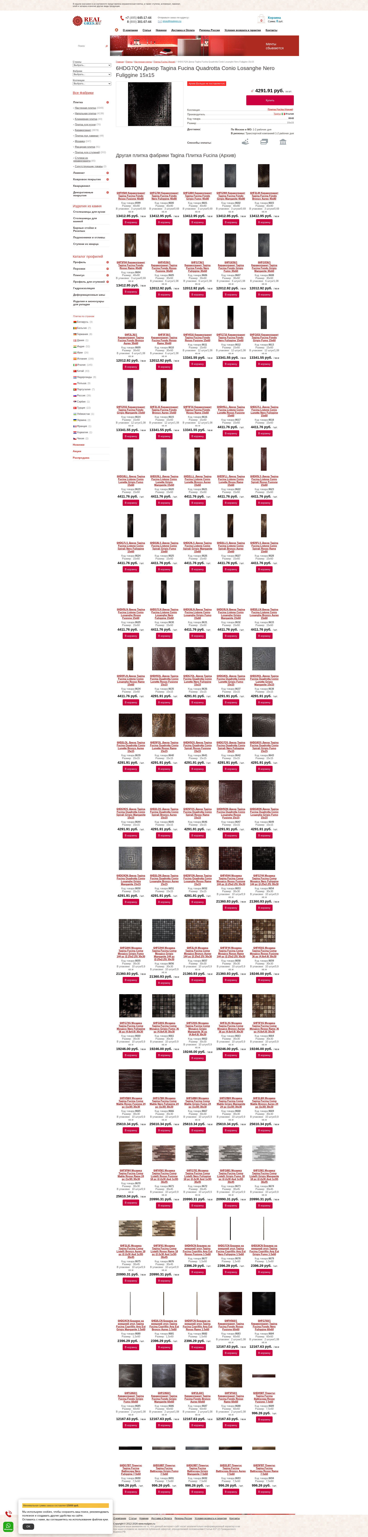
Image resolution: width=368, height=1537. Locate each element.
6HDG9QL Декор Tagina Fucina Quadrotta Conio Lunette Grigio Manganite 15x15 (264, 680)
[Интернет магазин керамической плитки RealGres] (87, 21)
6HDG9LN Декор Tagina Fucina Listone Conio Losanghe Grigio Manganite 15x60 (231, 614)
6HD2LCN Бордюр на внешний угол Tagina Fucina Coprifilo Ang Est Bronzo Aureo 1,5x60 (164, 1325)
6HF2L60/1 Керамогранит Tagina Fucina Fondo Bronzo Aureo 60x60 (197, 1397)
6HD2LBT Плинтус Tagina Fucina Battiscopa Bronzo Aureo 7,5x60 (231, 1469)
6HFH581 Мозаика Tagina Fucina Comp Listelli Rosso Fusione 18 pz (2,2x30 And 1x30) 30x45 (164, 1176)
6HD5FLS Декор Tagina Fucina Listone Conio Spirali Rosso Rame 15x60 (264, 547)
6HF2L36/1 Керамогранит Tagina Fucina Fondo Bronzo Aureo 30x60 (131, 339)
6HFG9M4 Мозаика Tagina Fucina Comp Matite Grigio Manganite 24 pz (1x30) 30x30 (231, 1102)
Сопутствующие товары (89, 166)
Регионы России (209, 30)
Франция (82, 426)
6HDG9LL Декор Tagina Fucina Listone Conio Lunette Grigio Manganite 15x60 (164, 480)
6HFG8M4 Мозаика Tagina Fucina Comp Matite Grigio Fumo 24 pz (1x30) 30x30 (197, 1102)
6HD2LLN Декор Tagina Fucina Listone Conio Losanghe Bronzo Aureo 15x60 (264, 614)
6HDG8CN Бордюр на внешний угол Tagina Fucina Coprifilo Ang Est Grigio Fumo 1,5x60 (264, 1250)
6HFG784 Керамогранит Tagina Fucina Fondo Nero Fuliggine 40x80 (164, 196)
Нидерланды (84, 377)
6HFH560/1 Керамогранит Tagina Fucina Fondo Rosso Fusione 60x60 (231, 1325)
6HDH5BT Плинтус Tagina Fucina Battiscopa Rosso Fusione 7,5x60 (264, 1397)
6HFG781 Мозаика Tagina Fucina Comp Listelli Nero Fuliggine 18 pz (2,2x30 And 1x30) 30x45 (197, 1176)
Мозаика (80, 141)
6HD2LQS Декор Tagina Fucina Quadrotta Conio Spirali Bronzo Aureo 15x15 (164, 813)
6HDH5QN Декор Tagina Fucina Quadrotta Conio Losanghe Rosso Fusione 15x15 (231, 813)
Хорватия (82, 432)
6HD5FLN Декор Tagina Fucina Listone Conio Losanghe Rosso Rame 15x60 (131, 680)
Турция (81, 407)
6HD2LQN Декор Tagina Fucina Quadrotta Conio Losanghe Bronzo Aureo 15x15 (164, 880)
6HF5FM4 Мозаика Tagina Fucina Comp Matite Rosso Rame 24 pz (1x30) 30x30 (131, 1175)
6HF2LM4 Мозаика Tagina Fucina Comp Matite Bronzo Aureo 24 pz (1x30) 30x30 (264, 1102)
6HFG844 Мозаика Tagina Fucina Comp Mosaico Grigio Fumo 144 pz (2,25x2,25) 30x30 (131, 952)
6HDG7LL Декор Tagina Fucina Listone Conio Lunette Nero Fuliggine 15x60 (264, 411)
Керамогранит (83, 130)
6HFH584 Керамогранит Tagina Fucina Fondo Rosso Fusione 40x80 (131, 196)
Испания (82, 358)
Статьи (147, 30)
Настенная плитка (95, 51)
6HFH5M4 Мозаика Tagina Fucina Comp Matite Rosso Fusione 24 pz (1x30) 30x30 (130, 1102)
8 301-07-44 (139, 21)
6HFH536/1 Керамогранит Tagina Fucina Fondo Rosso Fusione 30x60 (164, 266)
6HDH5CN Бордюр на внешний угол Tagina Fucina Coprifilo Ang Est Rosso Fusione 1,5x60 (197, 1250)
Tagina (277, 114)
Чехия (80, 438)
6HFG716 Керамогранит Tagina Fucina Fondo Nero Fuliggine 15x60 (231, 337)
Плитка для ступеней (87, 152)
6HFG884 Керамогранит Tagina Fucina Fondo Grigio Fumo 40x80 (197, 196)
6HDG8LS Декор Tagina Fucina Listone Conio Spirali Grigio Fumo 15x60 (164, 547)
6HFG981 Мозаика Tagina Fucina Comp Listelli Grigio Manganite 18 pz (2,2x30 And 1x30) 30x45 (264, 1176)
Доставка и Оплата (183, 30)
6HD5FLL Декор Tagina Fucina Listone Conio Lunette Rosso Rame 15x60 (231, 480)
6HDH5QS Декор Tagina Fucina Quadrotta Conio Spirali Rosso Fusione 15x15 (197, 747)
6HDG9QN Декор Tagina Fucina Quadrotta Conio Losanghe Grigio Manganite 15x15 (131, 880)
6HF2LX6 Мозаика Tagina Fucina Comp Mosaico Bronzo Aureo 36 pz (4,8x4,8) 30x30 (231, 1027)
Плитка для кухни (85, 124)
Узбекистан (83, 413)
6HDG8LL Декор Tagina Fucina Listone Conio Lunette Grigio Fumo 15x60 (131, 480)
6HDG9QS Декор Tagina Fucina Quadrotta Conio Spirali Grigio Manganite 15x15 (130, 813)
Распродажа (81, 457)
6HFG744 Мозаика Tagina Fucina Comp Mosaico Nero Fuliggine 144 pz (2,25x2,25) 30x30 (264, 880)
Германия (82, 334)
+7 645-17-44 (138, 17)
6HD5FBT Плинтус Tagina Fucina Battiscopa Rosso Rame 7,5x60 (264, 1469)
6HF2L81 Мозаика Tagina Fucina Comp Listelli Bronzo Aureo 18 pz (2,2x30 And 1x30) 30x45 (131, 1251)
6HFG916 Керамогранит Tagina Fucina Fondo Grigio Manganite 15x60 (131, 410)
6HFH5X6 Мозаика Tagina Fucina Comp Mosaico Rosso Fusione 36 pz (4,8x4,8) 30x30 (264, 952)
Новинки (161, 30)
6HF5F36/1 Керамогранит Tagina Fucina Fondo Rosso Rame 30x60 (164, 339)
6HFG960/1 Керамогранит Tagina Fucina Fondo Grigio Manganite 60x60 (164, 1397)
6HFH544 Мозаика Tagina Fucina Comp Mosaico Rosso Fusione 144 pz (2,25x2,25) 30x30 (231, 880)
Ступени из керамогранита (81, 159)
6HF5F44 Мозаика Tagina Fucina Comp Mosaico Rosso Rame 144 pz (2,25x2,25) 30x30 (231, 952)
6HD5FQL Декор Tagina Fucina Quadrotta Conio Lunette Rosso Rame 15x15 (164, 747)
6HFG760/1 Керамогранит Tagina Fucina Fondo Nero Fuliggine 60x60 (264, 1325)
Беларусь (82, 321)
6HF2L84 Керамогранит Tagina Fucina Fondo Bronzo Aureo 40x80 (264, 196)
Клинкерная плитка (86, 119)
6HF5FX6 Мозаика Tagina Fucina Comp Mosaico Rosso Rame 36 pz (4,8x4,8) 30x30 (264, 1027)
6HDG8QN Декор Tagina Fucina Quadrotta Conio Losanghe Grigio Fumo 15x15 (264, 813)
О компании (130, 30)
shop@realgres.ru (172, 21)
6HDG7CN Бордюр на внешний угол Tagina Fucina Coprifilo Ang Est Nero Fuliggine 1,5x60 (231, 1250)
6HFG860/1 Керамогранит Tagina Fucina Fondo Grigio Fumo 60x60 (131, 1397)
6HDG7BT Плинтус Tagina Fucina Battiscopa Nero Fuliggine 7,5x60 (131, 1469)
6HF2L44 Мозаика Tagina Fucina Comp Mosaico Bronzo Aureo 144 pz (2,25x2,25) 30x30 (197, 952)
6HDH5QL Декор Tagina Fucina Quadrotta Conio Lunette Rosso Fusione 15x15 (164, 680)
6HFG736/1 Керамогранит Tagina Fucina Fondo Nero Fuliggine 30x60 (197, 266)
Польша (81, 383)
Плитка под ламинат (87, 135)
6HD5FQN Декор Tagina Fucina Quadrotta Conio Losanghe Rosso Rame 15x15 (197, 880)
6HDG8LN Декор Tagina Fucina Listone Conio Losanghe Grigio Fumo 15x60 (197, 614)
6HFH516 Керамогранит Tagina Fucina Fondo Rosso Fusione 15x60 (197, 337)
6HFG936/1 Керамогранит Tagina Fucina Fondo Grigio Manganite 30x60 (264, 266)
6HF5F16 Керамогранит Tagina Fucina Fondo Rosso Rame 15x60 (197, 410)
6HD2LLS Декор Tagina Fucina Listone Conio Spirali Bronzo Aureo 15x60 (231, 547)
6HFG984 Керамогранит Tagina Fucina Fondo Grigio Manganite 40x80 (231, 196)
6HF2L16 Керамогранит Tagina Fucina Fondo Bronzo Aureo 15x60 (164, 410)
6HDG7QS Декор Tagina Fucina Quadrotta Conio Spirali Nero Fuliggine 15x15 (231, 747)
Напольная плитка (85, 113)
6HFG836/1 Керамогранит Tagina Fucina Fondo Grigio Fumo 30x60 (231, 266)
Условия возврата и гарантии (243, 30)
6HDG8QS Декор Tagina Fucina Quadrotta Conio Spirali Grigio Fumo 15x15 (264, 747)
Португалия (83, 389)
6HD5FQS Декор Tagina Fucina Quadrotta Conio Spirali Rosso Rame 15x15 (197, 813)
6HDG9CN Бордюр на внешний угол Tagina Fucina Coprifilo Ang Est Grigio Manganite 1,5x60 (130, 1325)
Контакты (271, 30)
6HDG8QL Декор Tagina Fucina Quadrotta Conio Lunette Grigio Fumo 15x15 (231, 680)
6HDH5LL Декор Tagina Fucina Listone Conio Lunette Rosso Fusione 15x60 (231, 411)
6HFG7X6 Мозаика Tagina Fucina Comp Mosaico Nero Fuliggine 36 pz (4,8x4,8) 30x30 (131, 1027)
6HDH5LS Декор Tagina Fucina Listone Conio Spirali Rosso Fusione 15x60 (264, 480)
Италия (81, 364)
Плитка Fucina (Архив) (164, 62)
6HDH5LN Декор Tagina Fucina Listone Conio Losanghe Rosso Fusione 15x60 (131, 614)
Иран (80, 352)
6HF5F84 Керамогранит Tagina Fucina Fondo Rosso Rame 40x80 (131, 265)
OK (28, 1526)
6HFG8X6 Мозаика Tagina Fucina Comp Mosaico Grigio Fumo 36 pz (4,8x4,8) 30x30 (164, 1027)
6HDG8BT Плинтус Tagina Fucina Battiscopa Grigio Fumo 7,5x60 (164, 1469)
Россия (81, 395)
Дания (80, 340)
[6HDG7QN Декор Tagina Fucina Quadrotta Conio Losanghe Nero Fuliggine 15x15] (149, 104)
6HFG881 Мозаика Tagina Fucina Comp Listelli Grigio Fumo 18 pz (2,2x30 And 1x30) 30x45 (231, 1176)
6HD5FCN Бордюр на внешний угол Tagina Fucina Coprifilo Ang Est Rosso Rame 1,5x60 (197, 1325)
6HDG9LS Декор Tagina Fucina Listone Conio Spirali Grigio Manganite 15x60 (197, 547)
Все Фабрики (83, 93)
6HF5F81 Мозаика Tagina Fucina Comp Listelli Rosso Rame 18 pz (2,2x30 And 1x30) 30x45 (164, 1251)
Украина (81, 420)
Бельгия (82, 328)
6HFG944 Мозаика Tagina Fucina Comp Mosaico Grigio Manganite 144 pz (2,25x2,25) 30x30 (164, 953)
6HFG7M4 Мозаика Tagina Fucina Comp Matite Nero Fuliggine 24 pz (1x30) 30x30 (164, 1102)
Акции (77, 451)
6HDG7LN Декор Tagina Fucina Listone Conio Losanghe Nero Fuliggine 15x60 (164, 614)
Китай (80, 370)
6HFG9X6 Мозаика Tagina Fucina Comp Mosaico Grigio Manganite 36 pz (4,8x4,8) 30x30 (197, 1029)
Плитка (129, 62)
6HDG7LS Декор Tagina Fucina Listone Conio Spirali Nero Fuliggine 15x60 (131, 547)
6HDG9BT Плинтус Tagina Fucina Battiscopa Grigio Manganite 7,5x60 (197, 1469)
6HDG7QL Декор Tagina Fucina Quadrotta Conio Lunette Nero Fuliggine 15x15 (197, 680)
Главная (120, 62)
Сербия (81, 401)
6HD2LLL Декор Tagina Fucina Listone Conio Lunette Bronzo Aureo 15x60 (197, 480)
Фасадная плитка (85, 146)
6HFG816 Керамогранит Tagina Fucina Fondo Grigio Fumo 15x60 (264, 337)
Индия (80, 346)
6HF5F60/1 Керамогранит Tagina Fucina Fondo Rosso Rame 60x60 (231, 1397)
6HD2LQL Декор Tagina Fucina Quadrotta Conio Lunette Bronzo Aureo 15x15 (131, 747)
